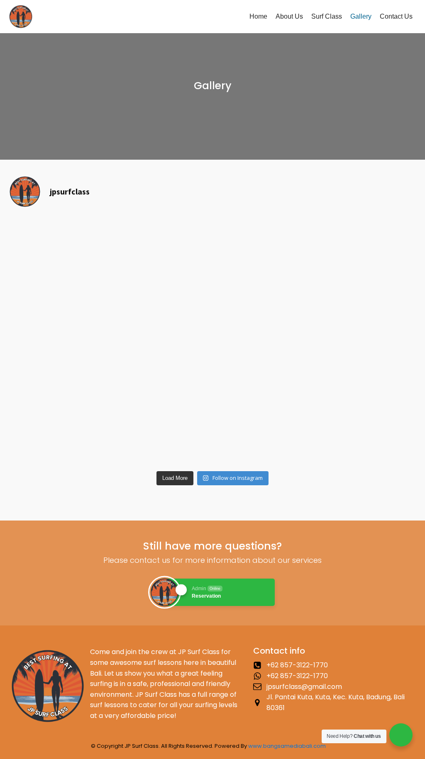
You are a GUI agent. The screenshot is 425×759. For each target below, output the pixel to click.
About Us (289, 16)
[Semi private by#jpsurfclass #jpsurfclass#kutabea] (350, 322)
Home (258, 16)
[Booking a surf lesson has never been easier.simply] (212, 354)
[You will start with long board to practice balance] (350, 244)
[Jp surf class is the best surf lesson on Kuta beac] (212, 433)
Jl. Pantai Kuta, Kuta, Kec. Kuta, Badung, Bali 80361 (335, 702)
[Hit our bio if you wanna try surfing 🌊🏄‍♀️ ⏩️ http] (75, 234)
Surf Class (326, 16)
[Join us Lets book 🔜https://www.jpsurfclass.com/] (350, 291)
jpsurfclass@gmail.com (304, 686)
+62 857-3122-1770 (297, 665)
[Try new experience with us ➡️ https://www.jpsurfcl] (212, 291)
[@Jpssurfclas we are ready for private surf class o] (75, 427)
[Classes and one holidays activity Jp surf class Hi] (212, 239)
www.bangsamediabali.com (287, 746)
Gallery (360, 16)
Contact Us (396, 16)
